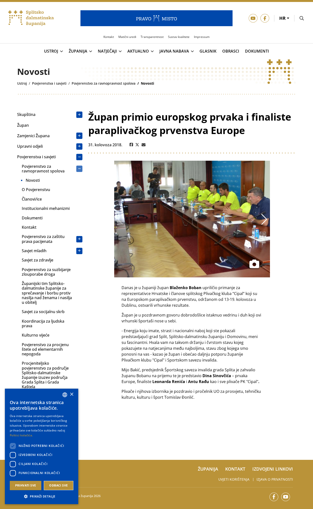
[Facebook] (131, 144)
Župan (23, 125)
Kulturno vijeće (35, 335)
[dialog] (41, 446)
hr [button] (283, 18)
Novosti (33, 180)
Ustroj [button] (51, 51)
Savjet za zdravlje (37, 260)
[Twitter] (137, 144)
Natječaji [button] (107, 51)
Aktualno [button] (138, 51)
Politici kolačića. (21, 435)
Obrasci (230, 51)
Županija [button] (78, 51)
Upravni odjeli (30, 146)
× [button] (71, 394)
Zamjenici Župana (33, 135)
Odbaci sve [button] (58, 485)
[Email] (143, 144)
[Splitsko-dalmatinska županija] (31, 18)
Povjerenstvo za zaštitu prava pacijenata (43, 239)
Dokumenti (257, 51)
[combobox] (64, 394)
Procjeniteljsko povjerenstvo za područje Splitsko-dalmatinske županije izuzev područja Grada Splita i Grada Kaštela (45, 375)
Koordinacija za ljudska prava (43, 323)
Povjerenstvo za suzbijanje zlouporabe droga (46, 272)
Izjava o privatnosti (275, 479)
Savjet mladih (34, 250)
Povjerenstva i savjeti (36, 156)
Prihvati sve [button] (25, 485)
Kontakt (29, 227)
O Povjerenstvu (36, 189)
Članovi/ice (32, 199)
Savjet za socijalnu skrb (43, 311)
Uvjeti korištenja (233, 479)
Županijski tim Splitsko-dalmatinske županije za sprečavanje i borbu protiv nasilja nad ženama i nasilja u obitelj (47, 293)
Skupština (26, 114)
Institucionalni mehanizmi (46, 208)
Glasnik (208, 51)
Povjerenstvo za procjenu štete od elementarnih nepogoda (45, 349)
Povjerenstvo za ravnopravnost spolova (43, 169)
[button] (41, 496)
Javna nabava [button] (174, 51)
